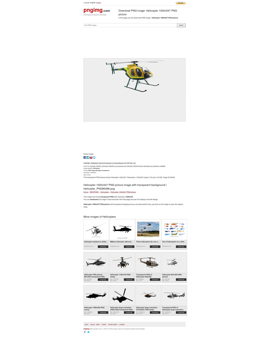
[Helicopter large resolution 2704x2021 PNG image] (148, 295)
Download (103, 246)
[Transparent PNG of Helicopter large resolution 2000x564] (174, 295)
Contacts (121, 324)
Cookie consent (112, 324)
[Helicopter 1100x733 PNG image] (122, 262)
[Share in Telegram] (88, 157)
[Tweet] (94, 157)
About (86, 324)
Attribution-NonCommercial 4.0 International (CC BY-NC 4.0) (113, 163)
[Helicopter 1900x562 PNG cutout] (96, 295)
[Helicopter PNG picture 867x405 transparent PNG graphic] (96, 262)
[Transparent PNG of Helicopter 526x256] (148, 262)
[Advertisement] (134, 43)
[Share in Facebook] (85, 157)
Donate (104, 324)
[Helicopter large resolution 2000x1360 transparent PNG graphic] (122, 295)
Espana (98, 3)
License (92, 324)
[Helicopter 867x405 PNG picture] (174, 262)
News (98, 324)
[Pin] (91, 157)
